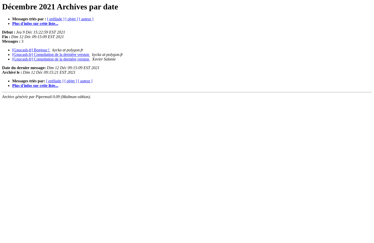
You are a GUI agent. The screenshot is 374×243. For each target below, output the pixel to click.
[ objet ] (71, 19)
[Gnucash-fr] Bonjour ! (31, 50)
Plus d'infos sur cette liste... (35, 23)
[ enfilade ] (55, 19)
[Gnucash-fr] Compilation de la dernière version (51, 54)
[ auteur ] (86, 19)
